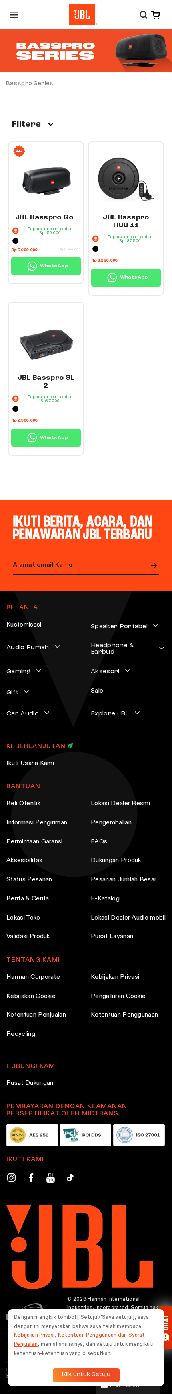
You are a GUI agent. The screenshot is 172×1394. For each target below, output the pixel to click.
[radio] (15, 240)
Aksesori (105, 671)
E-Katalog (105, 899)
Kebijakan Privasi (115, 977)
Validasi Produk (28, 936)
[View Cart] (154, 15)
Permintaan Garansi (34, 842)
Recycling (20, 1034)
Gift (12, 692)
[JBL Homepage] (83, 14)
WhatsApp (54, 266)
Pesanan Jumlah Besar (123, 880)
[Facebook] (31, 1179)
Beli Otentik (23, 803)
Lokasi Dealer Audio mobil (128, 918)
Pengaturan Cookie (118, 996)
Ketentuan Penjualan (36, 1015)
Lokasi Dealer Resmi (120, 803)
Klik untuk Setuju (86, 1375)
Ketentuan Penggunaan (124, 1015)
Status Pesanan (29, 880)
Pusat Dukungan (29, 1083)
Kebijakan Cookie (31, 996)
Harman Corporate (33, 977)
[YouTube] (51, 1179)
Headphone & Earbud (112, 648)
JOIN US (154, 565)
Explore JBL (110, 714)
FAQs (99, 842)
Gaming (18, 671)
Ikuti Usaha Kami (30, 763)
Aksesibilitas (24, 860)
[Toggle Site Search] (143, 14)
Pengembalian (111, 823)
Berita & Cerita (27, 899)
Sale (97, 691)
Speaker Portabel (119, 626)
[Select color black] (15, 241)
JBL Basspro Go (44, 217)
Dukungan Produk (116, 860)
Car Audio (22, 714)
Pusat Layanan (112, 936)
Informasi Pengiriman (36, 823)
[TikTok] (70, 1179)
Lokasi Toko (23, 918)
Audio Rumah (27, 647)
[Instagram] (11, 1179)
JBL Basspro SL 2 (46, 381)
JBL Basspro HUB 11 (126, 221)
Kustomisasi (24, 625)
